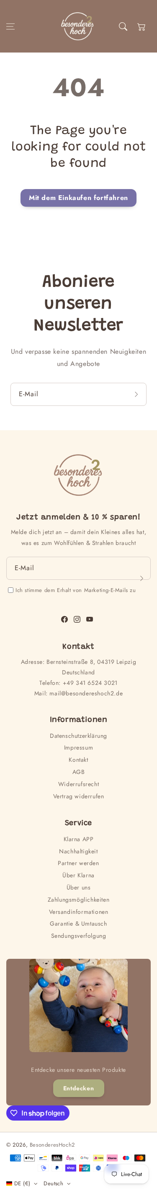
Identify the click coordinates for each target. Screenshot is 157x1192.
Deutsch (53, 1183)
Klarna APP (79, 839)
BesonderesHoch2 (52, 1145)
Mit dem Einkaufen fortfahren (78, 198)
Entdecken (78, 1088)
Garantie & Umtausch (78, 923)
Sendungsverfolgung (78, 935)
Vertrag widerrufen (78, 796)
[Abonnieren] (137, 394)
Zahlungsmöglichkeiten (79, 899)
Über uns (79, 887)
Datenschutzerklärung (78, 736)
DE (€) (22, 1183)
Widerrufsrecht (78, 784)
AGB (78, 772)
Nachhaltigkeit (78, 851)
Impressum (78, 747)
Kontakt (78, 759)
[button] (10, 26)
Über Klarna (78, 875)
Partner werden (78, 863)
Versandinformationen (78, 912)
